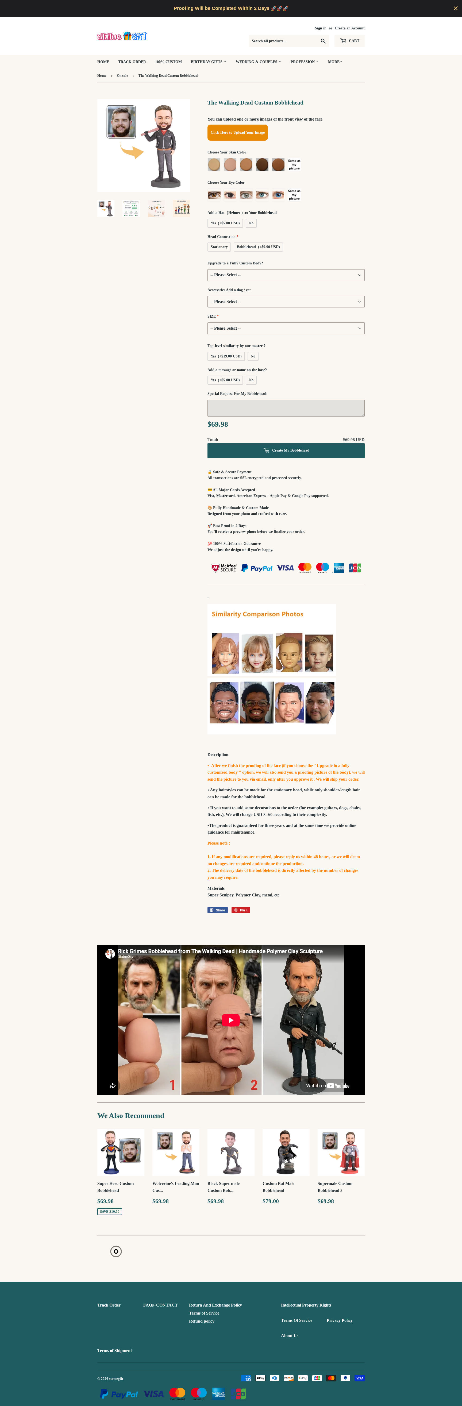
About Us (289, 1335)
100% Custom (168, 62)
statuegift (116, 1379)
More (334, 62)
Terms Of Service (296, 1320)
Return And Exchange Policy (215, 1305)
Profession (303, 62)
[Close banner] (455, 8)
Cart (353, 41)
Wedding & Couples (257, 62)
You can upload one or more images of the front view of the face (264, 119)
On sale (122, 76)
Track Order (132, 62)
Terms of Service (204, 1313)
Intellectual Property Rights (306, 1305)
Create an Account (350, 28)
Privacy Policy (340, 1320)
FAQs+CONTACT (160, 1305)
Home (103, 62)
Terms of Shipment (114, 1350)
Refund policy (201, 1321)
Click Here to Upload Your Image (238, 132)
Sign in (320, 28)
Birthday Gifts (207, 62)
